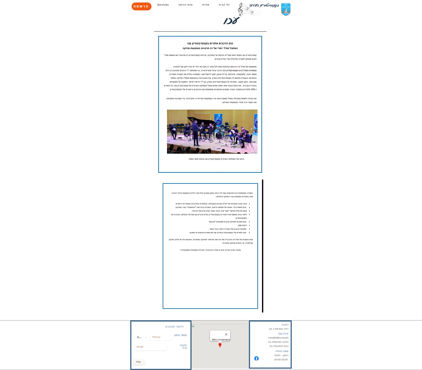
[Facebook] (256, 358)
